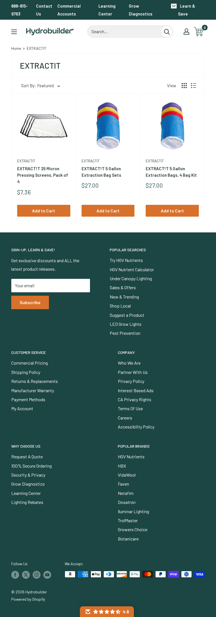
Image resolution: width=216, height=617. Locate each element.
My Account (22, 408)
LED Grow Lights (125, 324)
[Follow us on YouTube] (47, 575)
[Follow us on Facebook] (15, 575)
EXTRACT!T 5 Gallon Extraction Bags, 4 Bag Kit (171, 172)
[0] (199, 32)
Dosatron (127, 502)
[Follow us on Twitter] (26, 575)
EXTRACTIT (26, 161)
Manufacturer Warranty (32, 390)
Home (16, 48)
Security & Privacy (28, 474)
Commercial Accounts (69, 9)
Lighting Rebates (27, 502)
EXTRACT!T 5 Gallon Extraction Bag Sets (101, 172)
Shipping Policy (25, 372)
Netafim (126, 493)
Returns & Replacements (34, 381)
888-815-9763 (19, 9)
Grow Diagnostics (140, 9)
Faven (123, 483)
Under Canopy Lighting (131, 278)
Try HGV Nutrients (126, 260)
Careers (125, 417)
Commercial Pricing (29, 362)
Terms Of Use (130, 408)
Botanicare (128, 538)
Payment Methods (28, 399)
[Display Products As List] (193, 85)
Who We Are (129, 362)
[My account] (186, 31)
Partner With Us (133, 372)
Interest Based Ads (136, 390)
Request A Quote (27, 456)
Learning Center (107, 9)
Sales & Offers (123, 287)
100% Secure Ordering (31, 465)
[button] (107, 611)
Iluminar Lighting (133, 511)
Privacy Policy (131, 381)
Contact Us (44, 9)
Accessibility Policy (136, 426)
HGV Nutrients (131, 456)
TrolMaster (128, 520)
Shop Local (120, 305)
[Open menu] (14, 32)
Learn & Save (186, 9)
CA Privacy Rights (134, 399)
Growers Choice (132, 529)
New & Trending (124, 296)
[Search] (166, 31)
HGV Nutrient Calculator (132, 269)
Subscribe (30, 302)
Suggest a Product (127, 315)
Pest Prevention (125, 333)
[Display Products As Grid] (184, 85)
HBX (122, 465)
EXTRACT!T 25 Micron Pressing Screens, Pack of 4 (42, 175)
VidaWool (127, 474)
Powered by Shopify (28, 599)
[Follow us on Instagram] (36, 575)
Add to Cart (43, 210)
